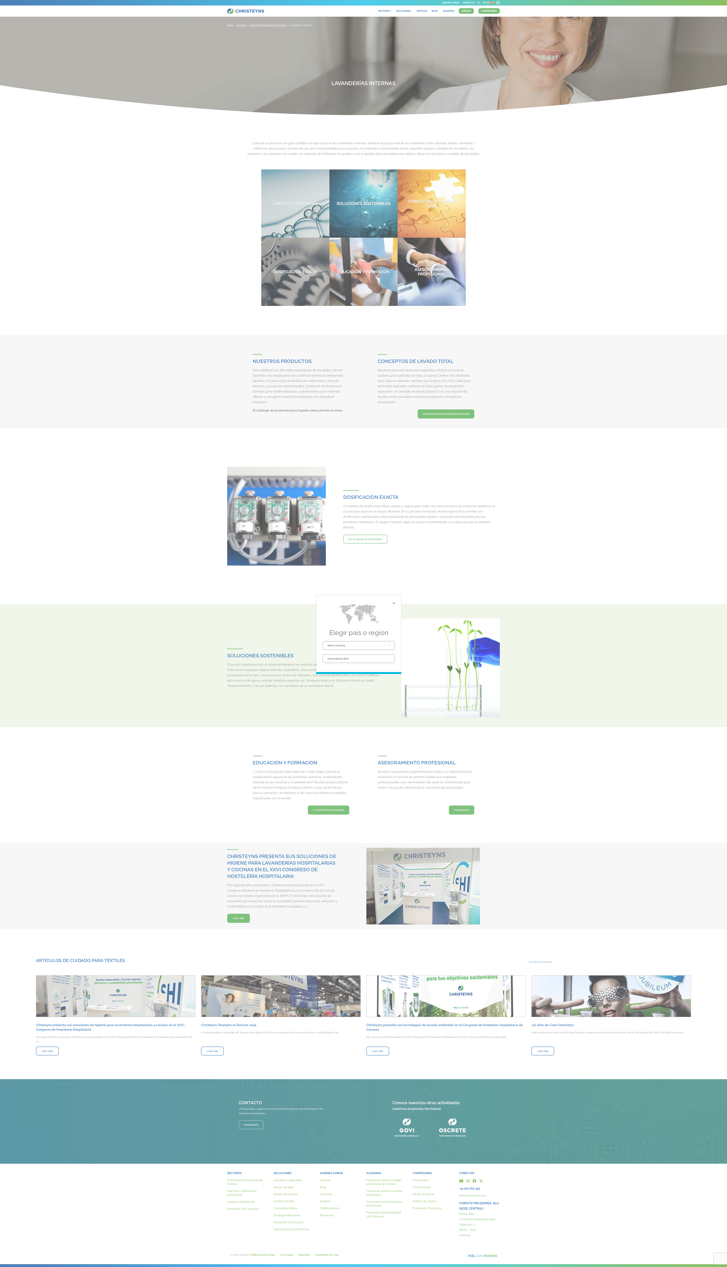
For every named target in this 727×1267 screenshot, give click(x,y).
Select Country (336, 645)
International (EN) (338, 658)
